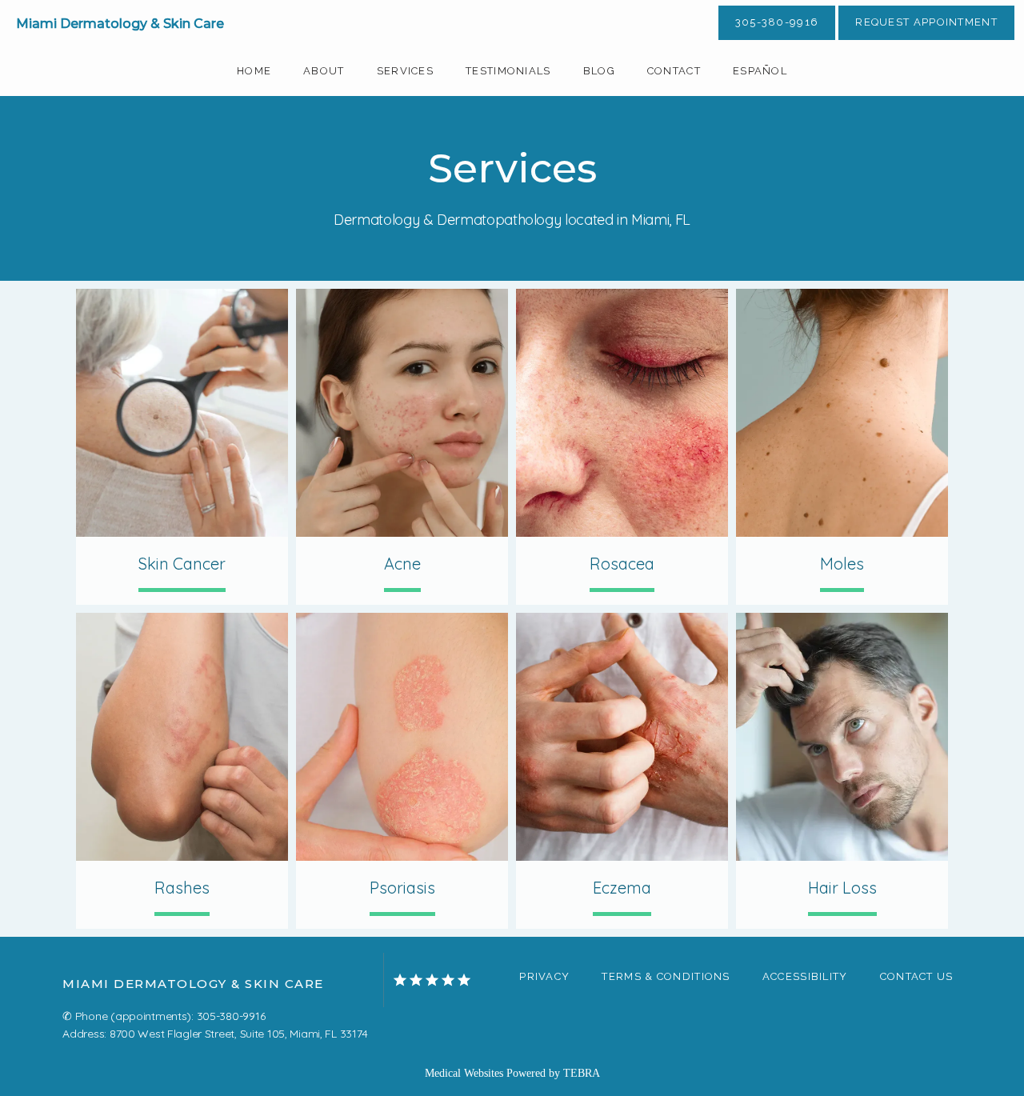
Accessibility (805, 976)
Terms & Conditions (666, 976)
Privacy (544, 976)
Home (254, 71)
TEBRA (581, 1073)
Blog (599, 71)
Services (405, 71)
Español (760, 71)
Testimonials (508, 71)
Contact (674, 71)
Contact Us (917, 976)
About (324, 71)
